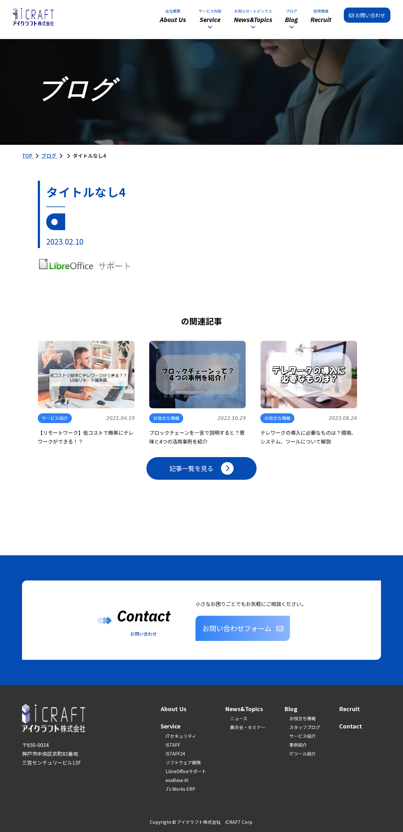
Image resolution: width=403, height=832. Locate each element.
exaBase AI (177, 780)
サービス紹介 (302, 736)
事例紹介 (298, 745)
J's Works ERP (180, 789)
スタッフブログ (304, 727)
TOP (28, 155)
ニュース (238, 718)
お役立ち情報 (302, 718)
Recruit (349, 709)
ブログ (49, 155)
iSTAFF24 (175, 753)
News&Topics (244, 709)
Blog (290, 709)
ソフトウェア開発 (183, 762)
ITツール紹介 (302, 753)
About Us (173, 709)
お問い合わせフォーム (236, 628)
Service (170, 726)
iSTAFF (173, 745)
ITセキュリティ (181, 736)
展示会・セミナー (247, 727)
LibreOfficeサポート (186, 771)
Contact (350, 726)
